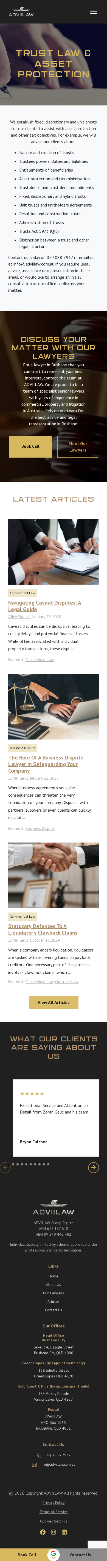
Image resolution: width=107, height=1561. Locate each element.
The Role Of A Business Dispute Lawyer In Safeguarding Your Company (45, 764)
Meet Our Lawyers (78, 447)
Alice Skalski (19, 616)
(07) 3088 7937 (57, 1455)
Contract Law (66, 981)
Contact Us (80, 1554)
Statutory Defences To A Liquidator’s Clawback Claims (42, 929)
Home (53, 1276)
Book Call (27, 1554)
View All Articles (54, 1002)
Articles (53, 1301)
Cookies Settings (53, 1521)
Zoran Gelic (18, 778)
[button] (9, 1164)
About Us (53, 1284)
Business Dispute (23, 748)
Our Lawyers (53, 1293)
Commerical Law (22, 593)
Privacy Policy (54, 1502)
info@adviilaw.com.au (33, 264)
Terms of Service (54, 1511)
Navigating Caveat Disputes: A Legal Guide (44, 606)
